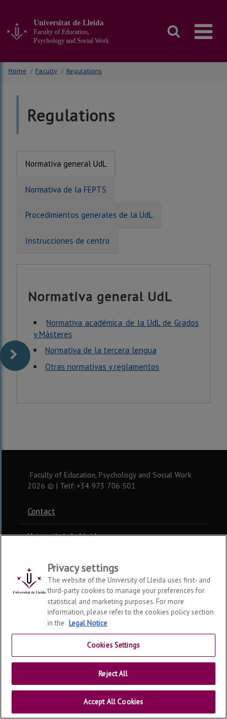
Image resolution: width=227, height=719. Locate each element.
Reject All (113, 673)
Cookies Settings (113, 645)
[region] (113, 627)
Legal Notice (88, 623)
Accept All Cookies (113, 701)
